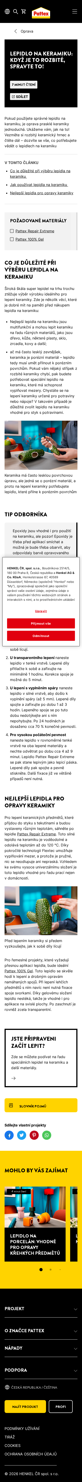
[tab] (41, 1269)
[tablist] (41, 1270)
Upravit (41, 611)
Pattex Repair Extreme (34, 231)
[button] (41, 1309)
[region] (41, 602)
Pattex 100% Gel (29, 239)
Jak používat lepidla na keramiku (39, 184)
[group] (41, 556)
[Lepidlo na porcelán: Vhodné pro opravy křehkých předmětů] (35, 1224)
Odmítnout (41, 636)
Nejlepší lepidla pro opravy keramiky (41, 193)
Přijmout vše (41, 623)
